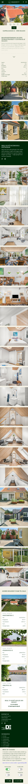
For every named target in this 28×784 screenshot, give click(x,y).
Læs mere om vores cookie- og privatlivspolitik (15, 763)
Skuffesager (5, 742)
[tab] (10, 24)
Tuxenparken (6, 739)
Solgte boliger (6, 744)
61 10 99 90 (5, 721)
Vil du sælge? (6, 745)
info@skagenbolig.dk (14, 706)
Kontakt (4, 736)
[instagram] (26, 2)
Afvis (8, 781)
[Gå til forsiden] (14, 2)
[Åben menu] (2, 2)
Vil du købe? (6, 747)
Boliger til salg (6, 740)
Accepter (18, 781)
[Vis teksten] (14, 57)
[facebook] (23, 2)
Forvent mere (6, 737)
